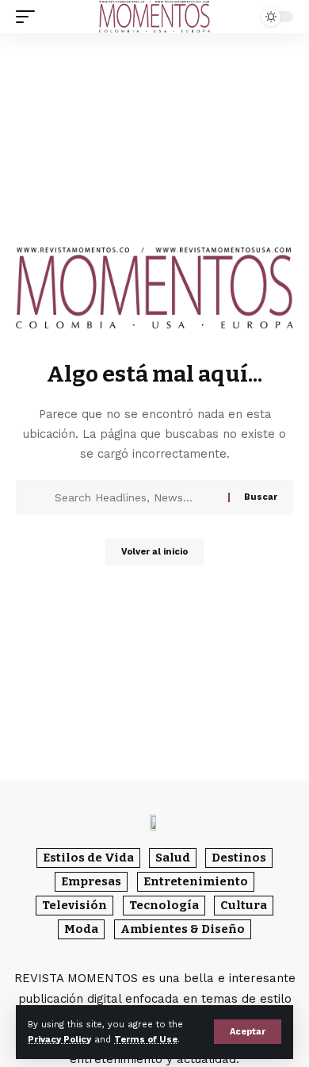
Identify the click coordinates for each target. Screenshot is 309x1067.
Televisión (74, 905)
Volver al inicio (154, 552)
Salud (172, 857)
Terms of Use (145, 1039)
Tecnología (164, 905)
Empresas (91, 881)
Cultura (243, 905)
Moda (81, 929)
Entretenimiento (195, 881)
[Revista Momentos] (154, 17)
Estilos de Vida (88, 857)
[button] (247, 1031)
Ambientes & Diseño (182, 929)
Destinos (239, 857)
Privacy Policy (59, 1039)
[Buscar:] (135, 497)
